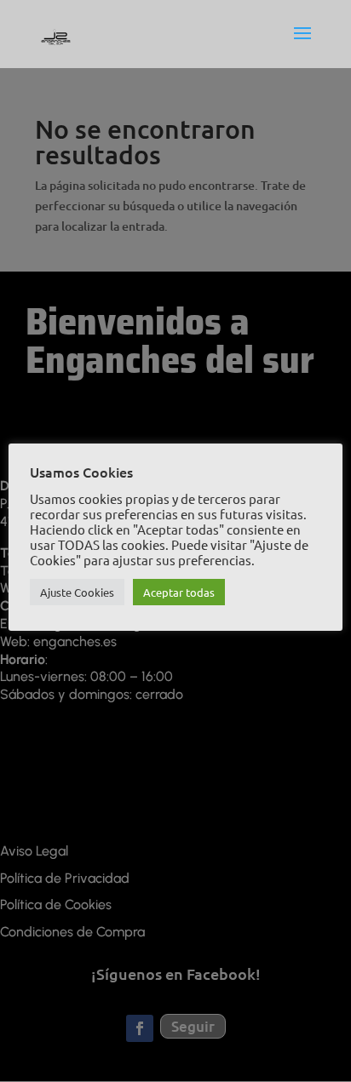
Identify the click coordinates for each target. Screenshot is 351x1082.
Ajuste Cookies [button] (77, 592)
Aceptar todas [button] (179, 592)
